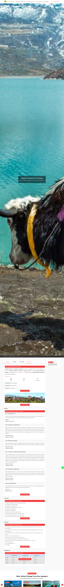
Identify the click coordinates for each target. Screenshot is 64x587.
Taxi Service (39, 1)
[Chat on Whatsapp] (62, 467)
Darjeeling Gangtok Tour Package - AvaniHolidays (9, 2)
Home (19, 1)
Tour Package (31, 1)
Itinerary (15, 361)
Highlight (8, 361)
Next (61, 584)
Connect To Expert (24, 390)
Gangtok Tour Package (10, 356)
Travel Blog (46, 1)
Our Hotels (24, 1)
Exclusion (29, 361)
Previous (1, 584)
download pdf (40, 180)
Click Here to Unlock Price (25, 559)
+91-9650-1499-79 (52, 364)
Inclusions (22, 361)
